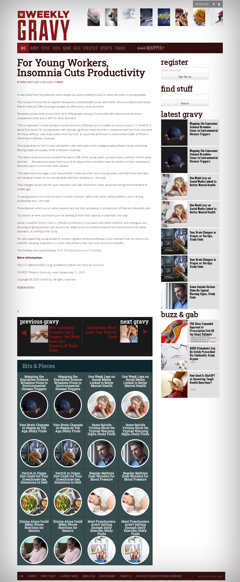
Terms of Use (89, 576)
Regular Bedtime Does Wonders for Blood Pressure (101, 476)
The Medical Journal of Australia (82, 250)
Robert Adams (47, 223)
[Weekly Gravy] (49, 26)
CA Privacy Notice (69, 576)
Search (185, 103)
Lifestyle (90, 48)
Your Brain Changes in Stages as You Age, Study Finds (34, 428)
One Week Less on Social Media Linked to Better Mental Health (101, 381)
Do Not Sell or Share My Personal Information (158, 576)
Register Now (202, 4)
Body (34, 48)
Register (32, 576)
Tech (56, 48)
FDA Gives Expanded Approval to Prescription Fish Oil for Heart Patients (202, 329)
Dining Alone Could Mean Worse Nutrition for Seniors (34, 526)
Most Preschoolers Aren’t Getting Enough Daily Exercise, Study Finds (101, 527)
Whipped (151, 48)
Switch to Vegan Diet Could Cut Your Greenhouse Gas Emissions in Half (34, 478)
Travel (120, 48)
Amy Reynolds (70, 134)
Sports (106, 48)
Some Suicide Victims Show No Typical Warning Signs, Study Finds (101, 429)
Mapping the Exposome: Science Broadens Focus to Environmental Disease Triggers (34, 383)
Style (45, 48)
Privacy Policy (48, 576)
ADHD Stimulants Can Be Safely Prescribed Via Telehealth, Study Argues (202, 353)
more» (213, 341)
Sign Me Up (184, 76)
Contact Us (125, 576)
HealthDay (46, 279)
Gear (67, 48)
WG (23, 48)
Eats (76, 48)
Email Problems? (107, 576)
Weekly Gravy (26, 82)
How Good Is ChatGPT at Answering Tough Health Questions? (202, 379)
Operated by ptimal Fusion (210, 576)
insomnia (98, 265)
